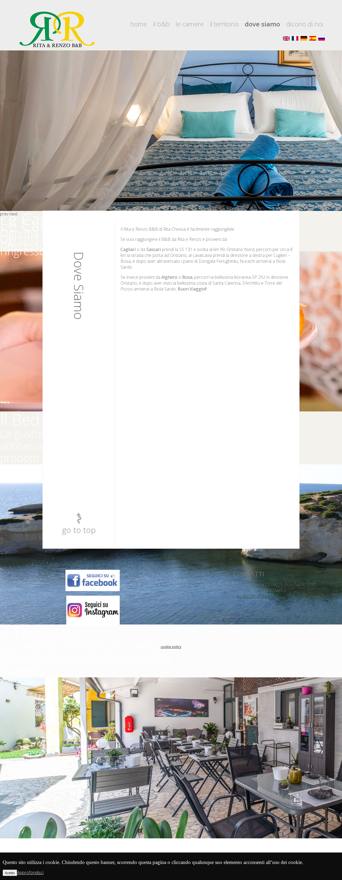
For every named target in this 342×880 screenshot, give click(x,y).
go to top (79, 529)
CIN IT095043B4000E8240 (248, 620)
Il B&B (161, 23)
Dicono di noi (304, 23)
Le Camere (190, 23)
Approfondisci (30, 872)
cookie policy (171, 646)
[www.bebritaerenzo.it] (56, 30)
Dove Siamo (262, 23)
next (13, 214)
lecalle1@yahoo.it (253, 596)
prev (4, 214)
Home (138, 23)
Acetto (10, 872)
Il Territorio (224, 23)
